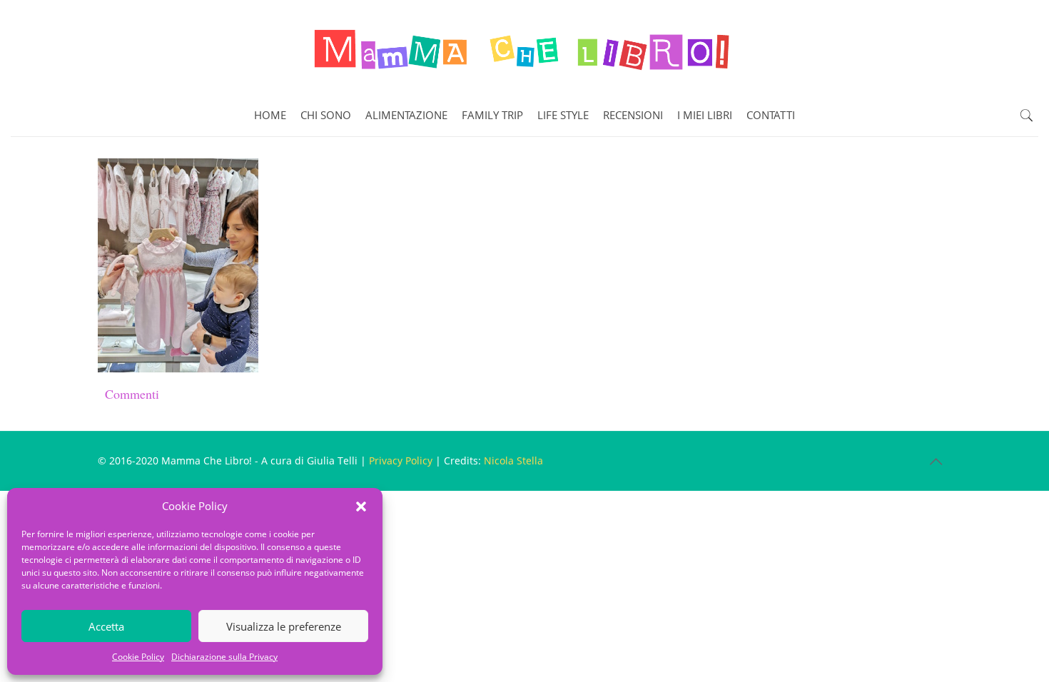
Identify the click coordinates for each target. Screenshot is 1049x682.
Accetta (106, 626)
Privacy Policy (400, 460)
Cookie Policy (138, 657)
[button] (361, 506)
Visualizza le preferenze (283, 626)
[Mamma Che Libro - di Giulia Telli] (524, 47)
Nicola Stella (513, 460)
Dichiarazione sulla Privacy (224, 657)
